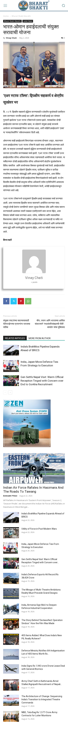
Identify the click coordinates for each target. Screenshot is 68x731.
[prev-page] (5, 392)
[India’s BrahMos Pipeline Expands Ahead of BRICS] (11, 350)
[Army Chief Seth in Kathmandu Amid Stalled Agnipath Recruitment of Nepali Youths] (11, 685)
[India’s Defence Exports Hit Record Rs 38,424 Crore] (11, 578)
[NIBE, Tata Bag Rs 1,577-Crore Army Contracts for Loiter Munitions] (11, 716)
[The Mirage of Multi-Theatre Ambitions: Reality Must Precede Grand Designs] (11, 593)
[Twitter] (13, 301)
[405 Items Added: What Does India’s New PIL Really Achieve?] (11, 639)
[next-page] (10, 392)
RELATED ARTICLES (15, 338)
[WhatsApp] (28, 301)
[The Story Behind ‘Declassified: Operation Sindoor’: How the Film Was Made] (11, 624)
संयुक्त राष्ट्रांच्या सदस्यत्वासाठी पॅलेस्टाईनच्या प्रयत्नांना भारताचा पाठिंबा (16, 324)
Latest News (27, 21)
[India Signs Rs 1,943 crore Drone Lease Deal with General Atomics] (11, 668)
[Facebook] (6, 301)
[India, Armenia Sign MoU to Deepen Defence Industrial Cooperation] (11, 608)
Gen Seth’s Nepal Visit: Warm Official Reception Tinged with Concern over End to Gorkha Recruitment (42, 380)
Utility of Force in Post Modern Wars (39, 529)
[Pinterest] (21, 301)
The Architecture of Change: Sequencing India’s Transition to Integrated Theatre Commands (42, 699)
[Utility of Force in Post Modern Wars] (11, 532)
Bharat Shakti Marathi (21, 16)
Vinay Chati (11, 38)
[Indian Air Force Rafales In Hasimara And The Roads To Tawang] (34, 468)
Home (6, 16)
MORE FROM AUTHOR (40, 338)
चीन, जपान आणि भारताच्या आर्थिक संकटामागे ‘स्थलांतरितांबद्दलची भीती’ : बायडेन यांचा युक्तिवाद (50, 324)
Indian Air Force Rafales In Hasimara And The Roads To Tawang (33, 489)
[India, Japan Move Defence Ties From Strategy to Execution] (11, 366)
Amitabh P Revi (10, 496)
